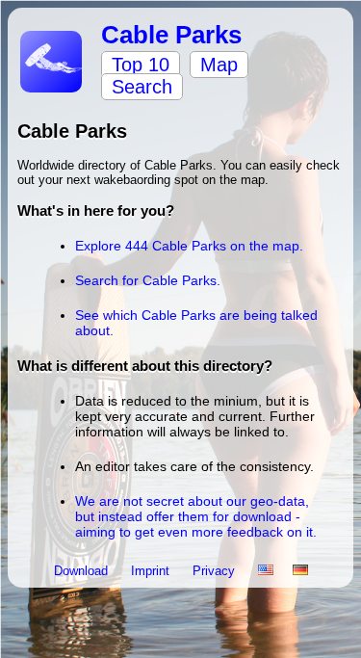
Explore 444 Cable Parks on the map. (189, 245)
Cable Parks (171, 34)
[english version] (265, 571)
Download (83, 571)
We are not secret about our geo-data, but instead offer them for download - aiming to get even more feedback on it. (196, 516)
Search (142, 86)
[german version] (300, 571)
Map (219, 64)
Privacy (216, 571)
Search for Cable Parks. (147, 280)
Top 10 (140, 64)
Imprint (152, 571)
